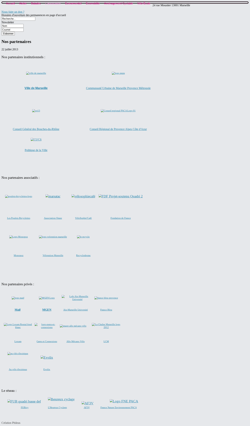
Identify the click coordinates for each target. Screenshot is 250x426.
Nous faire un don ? (12, 11)
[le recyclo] (83, 236)
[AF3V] (88, 403)
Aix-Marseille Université (75, 309)
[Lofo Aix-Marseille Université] (77, 299)
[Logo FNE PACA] (124, 401)
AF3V (87, 407)
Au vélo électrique (18, 369)
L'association (53, 3)
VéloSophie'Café (83, 218)
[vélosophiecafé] (83, 196)
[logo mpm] (118, 73)
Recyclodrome (83, 255)
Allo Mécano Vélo (75, 341)
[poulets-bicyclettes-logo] (18, 196)
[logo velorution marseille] (53, 236)
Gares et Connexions (47, 341)
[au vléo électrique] (18, 353)
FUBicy (25, 407)
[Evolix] (47, 357)
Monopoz (18, 255)
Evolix (46, 369)
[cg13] (36, 110)
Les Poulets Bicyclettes (18, 218)
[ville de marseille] (36, 73)
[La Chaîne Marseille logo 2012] (106, 327)
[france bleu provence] (106, 297)
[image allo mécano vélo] (73, 325)
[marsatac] (53, 196)
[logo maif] (18, 297)
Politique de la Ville (36, 150)
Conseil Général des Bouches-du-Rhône (36, 129)
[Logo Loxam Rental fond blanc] (18, 326)
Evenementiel (73, 3)
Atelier (23, 3)
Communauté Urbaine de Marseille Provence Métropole (118, 88)
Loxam (17, 341)
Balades (36, 3)
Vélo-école (143, 3)
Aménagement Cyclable (118, 3)
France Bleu (106, 309)
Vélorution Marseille (53, 255)
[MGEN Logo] (47, 297)
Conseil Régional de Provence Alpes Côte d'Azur (118, 129)
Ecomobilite (93, 3)
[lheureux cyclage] (61, 399)
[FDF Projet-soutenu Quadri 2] (121, 196)
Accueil (10, 3)
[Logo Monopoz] (18, 236)
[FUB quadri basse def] (24, 401)
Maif (17, 309)
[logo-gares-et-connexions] (47, 327)
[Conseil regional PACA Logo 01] (118, 110)
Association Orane (53, 218)
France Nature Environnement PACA (118, 407)
